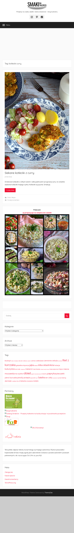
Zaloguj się (9, 472)
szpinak (55, 378)
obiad (27, 373)
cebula (25, 361)
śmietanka (22, 381)
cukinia (33, 361)
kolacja (57, 365)
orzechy (44, 374)
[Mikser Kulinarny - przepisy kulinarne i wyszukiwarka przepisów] (13, 408)
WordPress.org (10, 483)
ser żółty (48, 378)
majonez (23, 369)
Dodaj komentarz (13, 200)
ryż (37, 378)
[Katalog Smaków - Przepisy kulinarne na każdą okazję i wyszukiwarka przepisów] (35, 414)
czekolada (39, 361)
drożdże (60, 361)
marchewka (36, 369)
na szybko (19, 374)
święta (35, 381)
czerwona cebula (51, 361)
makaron (29, 369)
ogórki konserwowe (36, 374)
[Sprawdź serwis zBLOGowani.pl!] (37, 428)
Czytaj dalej (10, 190)
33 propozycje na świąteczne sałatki (37, 213)
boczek (21, 361)
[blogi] (7, 416)
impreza (26, 365)
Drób (9, 197)
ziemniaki (8, 381)
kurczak (17, 369)
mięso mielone (64, 369)
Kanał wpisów (10, 476)
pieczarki (60, 373)
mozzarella (10, 373)
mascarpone (53, 369)
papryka (51, 373)
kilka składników (46, 365)
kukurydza (9, 369)
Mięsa (13, 197)
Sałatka (41, 377)
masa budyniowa (44, 369)
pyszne (33, 378)
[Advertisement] (37, 44)
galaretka (19, 365)
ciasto (28, 361)
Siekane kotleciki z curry (19, 173)
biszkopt (8, 361)
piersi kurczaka (11, 378)
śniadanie (30, 381)
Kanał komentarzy (11, 479)
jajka (31, 365)
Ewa (10, 177)
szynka (59, 378)
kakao (36, 365)
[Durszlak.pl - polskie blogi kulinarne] (11, 411)
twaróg (64, 378)
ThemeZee (48, 493)
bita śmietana (14, 361)
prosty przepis (23, 377)
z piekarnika (15, 381)
